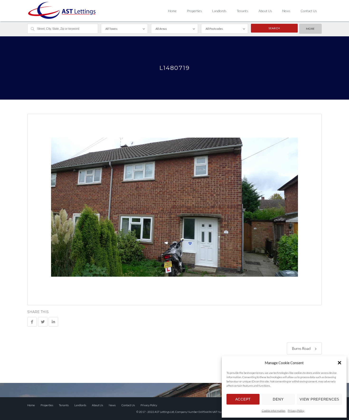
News (286, 11)
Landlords (219, 11)
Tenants (242, 11)
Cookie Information (273, 410)
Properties (194, 11)
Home (172, 11)
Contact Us (309, 11)
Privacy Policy (296, 410)
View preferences (319, 399)
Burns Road (301, 348)
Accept (243, 399)
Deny (278, 399)
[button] (339, 362)
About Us (265, 11)
